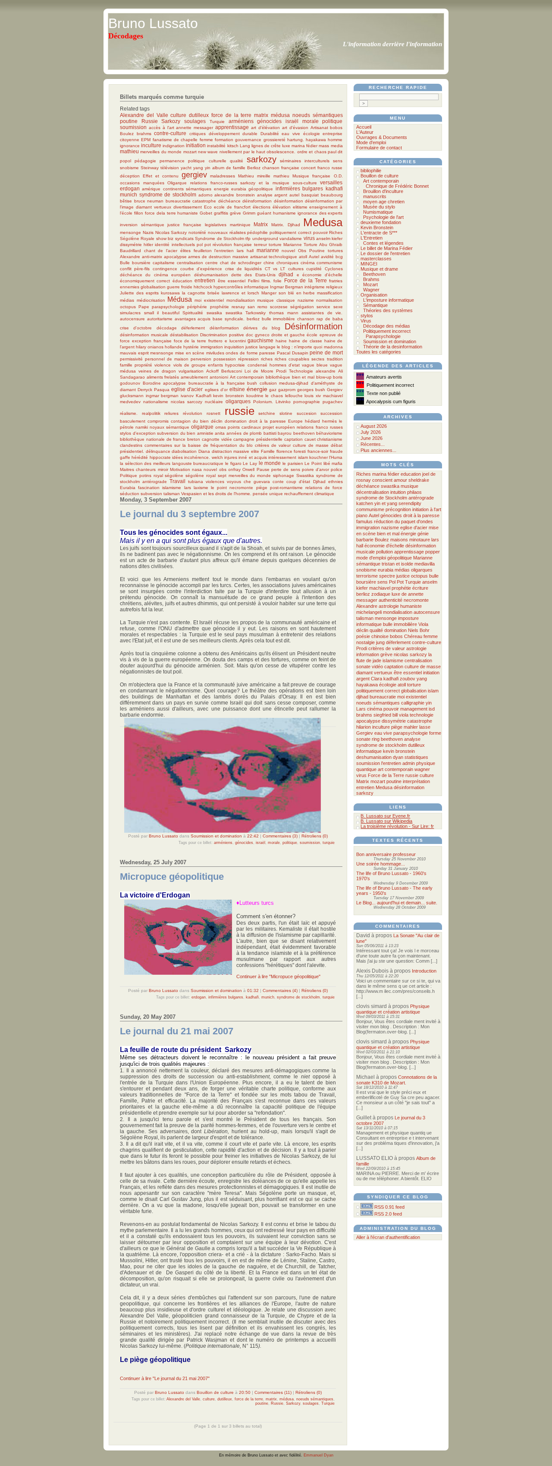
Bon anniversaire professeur (386, 854)
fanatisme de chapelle (175, 139)
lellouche (294, 395)
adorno (205, 195)
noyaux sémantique (169, 427)
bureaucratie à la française (216, 383)
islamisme (171, 487)
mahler (411, 727)
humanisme (284, 213)
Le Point (313, 463)
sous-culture (305, 182)
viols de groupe (189, 365)
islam (303, 457)
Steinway (150, 167)
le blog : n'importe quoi (299, 346)
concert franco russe (321, 167)
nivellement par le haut (242, 151)
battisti (269, 433)
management (413, 708)
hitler (148, 244)
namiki (141, 427)
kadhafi (334, 188)
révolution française (232, 244)
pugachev (332, 401)
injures (230, 457)
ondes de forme (241, 353)
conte (278, 481)
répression (248, 359)
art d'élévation (265, 127)
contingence (165, 268)
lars (187, 487)
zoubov (407, 678)
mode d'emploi (371, 557)
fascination (149, 487)
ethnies (335, 481)
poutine (129, 121)
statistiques (416, 757)
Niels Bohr (419, 630)
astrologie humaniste (400, 606)
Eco (208, 207)
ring (376, 739)
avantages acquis (193, 318)
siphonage (283, 475)
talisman (171, 493)
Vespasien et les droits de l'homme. (216, 493)
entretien (204, 280)
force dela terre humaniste (171, 213)
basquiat (310, 195)
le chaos (274, 395)
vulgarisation (191, 371)
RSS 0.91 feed (389, 1207)
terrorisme (367, 575)
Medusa (322, 222)
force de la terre (231, 115)
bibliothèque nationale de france (152, 439)
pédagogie (145, 160)
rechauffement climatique (309, 493)
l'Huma (335, 457)
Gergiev (334, 389)
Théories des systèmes (388, 310)
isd (432, 708)
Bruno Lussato (153, 23)
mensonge (130, 232)
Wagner (371, 289)
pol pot (204, 244)
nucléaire (214, 401)
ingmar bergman (162, 395)
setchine (266, 413)
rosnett (213, 413)
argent (280, 195)
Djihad (319, 481)
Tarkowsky (255, 312)
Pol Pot (396, 582)
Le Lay (250, 463)
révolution (192, 413)
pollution (384, 551)
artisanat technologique (274, 256)
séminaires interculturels (304, 160)
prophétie (219, 306)
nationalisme (155, 401)
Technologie (301, 371)
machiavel (333, 395)
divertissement (187, 207)
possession (224, 359)
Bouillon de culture (215, 1392)
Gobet (206, 213)
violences (215, 481)
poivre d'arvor (315, 469)
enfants (215, 365)
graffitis (221, 213)
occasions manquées (142, 182)
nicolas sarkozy (410, 654)
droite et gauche (288, 334)
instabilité (216, 145)
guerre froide (179, 286)
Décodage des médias (386, 326)
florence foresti (291, 451)
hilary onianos (149, 346)
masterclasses (376, 258)
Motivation (180, 469)
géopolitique (260, 188)
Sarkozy (170, 121)
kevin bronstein (228, 395)
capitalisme (164, 262)
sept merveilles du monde (244, 475)
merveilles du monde (161, 151)
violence (162, 365)
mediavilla (424, 563)
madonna (333, 346)
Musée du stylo (379, 206)
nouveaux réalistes (227, 232)
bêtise (126, 201)
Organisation (374, 294)
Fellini (253, 280)
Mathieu (246, 176)
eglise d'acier (187, 389)
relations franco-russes (213, 182)
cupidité (314, 268)
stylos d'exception (138, 433)
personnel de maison (166, 359)
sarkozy (261, 159)
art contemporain (395, 769)
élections (261, 207)
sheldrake (418, 480)
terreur (260, 244)
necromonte (241, 487)
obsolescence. (281, 151)
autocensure (132, 318)
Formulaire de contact (379, 147)
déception (130, 176)
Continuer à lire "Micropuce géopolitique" (278, 976)
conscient (382, 480)
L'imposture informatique (388, 300)
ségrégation (302, 306)
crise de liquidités (243, 268)
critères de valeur (273, 445)
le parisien (292, 463)
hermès (329, 421)
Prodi (281, 371)
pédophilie (257, 232)
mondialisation (240, 300)
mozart (190, 151)
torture (275, 244)
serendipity (409, 503)
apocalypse (175, 256)
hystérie (191, 346)
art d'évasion (295, 127)
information (367, 654)
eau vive (291, 133)
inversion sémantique (142, 224)
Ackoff (212, 371)
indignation (174, 145)
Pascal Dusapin (292, 353)
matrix (261, 115)
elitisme (300, 207)
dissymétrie (131, 244)
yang (198, 167)
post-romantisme (286, 487)
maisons (399, 539)
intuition (398, 492)
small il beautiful (161, 312)
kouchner (318, 457)
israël (291, 121)
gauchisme (260, 340)
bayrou (285, 433)
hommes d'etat (285, 365)
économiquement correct (145, 280)
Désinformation (313, 326)
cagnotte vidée (217, 439)
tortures (335, 250)
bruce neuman (149, 201)
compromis (158, 421)
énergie (257, 389)
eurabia (238, 188)
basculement (132, 421)
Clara (376, 678)
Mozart (370, 284)
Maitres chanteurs (138, 469)
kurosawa (170, 293)
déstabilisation (184, 334)
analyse (265, 195)
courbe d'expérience (201, 268)
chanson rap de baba (319, 318)
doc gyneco (258, 334)
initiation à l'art (426, 509)
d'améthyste (323, 383)
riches (267, 359)
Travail (177, 481)
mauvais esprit (134, 353)
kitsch (232, 145)
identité (162, 244)
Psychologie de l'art (383, 217)
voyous (234, 481)
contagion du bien (190, 421)
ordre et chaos (311, 151)
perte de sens (285, 469)
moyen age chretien (384, 201)
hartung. (295, 139)
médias (127, 300)
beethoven (304, 433)
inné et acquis (252, 457)
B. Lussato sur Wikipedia (386, 821)
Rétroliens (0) (314, 836)
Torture (310, 244)
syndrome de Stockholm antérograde (395, 497)
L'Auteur (364, 132)
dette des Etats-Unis (253, 274)
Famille (268, 451)
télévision (169, 167)
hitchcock (203, 286)
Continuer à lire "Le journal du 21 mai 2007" (165, 1378)
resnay (238, 306)
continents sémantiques (187, 188)
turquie (329, 842)
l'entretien (224, 250)
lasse (424, 727)
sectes (317, 359)
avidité (327, 256)
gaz (272, 389)
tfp (248, 238)
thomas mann (283, 312)
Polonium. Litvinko (272, 401)
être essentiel (231, 280)
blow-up (324, 377)
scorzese (279, 306)
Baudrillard (130, 250)
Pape (143, 306)
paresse (267, 353)
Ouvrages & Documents (381, 137)
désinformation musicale (144, 334)
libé (326, 463)
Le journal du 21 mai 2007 (176, 1031)
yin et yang (385, 503)
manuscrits (374, 196)
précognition (398, 509)
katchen (364, 503)
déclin (217, 421)
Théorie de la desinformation (392, 346)
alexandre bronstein (234, 195)
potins (145, 475)
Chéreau (413, 636)
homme (335, 139)
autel (294, 195)
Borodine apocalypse (164, 383)
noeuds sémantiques (317, 115)
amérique (151, 188)
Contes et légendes (383, 243)
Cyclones (334, 268)
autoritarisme (159, 318)
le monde (270, 463)
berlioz (253, 318)
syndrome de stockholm (167, 194)
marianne (268, 250)
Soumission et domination (216, 836)
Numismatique (378, 212)
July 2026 (371, 432)
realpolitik (151, 413)
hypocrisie (235, 365)
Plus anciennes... (378, 450)
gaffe (125, 457)
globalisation (153, 286)
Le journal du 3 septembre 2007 (189, 514)
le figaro (233, 463)
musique (409, 486)
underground (265, 238)
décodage (167, 327)
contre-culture (170, 133)
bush (252, 383)
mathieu (129, 151)
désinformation (288, 201)
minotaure (419, 539)
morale (310, 121)
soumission (133, 127)
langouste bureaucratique (198, 463)
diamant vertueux (153, 207)
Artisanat (319, 127)
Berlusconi (231, 371)
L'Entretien (372, 237)
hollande (173, 346)
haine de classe (305, 340)
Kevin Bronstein (377, 227)
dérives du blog (261, 327)
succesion (307, 413)
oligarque (202, 427)
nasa (197, 469)
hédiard (312, 421)
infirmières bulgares (299, 188)
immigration (212, 346)
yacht (186, 167)
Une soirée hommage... (380, 863)
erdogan (130, 188)
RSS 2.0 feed (388, 1213)
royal (158, 475)
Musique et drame (379, 269)
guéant (264, 213)
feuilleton (203, 250)
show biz (164, 238)
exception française (152, 340)
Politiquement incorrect (387, 331)
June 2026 (372, 438)
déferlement (193, 327)
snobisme (129, 167)
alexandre (326, 371)
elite (255, 451)
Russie (149, 121)
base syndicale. (229, 318)
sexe (338, 306)
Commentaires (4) (280, 990)
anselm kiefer (329, 238)
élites (185, 250)
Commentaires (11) (273, 1392)
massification (329, 293)
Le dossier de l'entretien (385, 253)
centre (211, 262)
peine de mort (326, 352)
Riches (335, 232)
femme (206, 139)
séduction (129, 493)
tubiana (195, 481)
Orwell (248, 469)
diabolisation (184, 451)
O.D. (338, 176)
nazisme (306, 300)
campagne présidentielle (257, 439)
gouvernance (248, 139)
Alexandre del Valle (144, 115)
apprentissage (232, 127)
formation (224, 139)
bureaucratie (178, 201)
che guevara (257, 481)
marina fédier (304, 145)
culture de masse (311, 445)
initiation (196, 145)
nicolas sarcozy (186, 401)
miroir (163, 469)
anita (220, 433)
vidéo (377, 666)
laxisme (201, 487)
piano (361, 515)
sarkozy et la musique (264, 182)
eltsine (237, 389)
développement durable (233, 133)
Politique (128, 475)
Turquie (217, 121)
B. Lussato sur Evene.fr (385, 815)
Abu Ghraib (330, 244)
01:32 (253, 990)
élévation (282, 207)
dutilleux (199, 115)
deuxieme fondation (381, 222)
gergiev (194, 175)
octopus (128, 306)
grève (235, 213)
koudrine (254, 395)
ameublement (194, 377)
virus (309, 238)
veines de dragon (157, 371)
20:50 (245, 1392)
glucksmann (132, 395)
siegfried (382, 714)
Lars (361, 708)
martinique (240, 224)
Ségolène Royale (137, 238)
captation (293, 439)
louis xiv (312, 395)
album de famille (228, 167)
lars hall (245, 250)
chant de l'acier (160, 250)
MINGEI (369, 263)
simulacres (130, 312)
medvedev (130, 401)
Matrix (261, 224)
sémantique (368, 563)
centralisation (190, 262)
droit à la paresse (267, 421)
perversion (201, 359)
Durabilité (269, 133)
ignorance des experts (320, 213)
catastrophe (204, 201)
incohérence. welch (203, 457)
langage (267, 346)
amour (400, 480)
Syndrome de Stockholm (219, 238)
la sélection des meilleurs (145, 463)
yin (207, 167)
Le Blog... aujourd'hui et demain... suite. (396, 902)
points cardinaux (244, 427)
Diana (204, 451)
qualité (236, 160)
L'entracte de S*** (379, 232)
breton (193, 439)
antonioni (219, 377)
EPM (146, 139)
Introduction (424, 970)
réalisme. (129, 413)
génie (423, 533)
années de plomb (244, 433)
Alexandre (130, 256)
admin (408, 763)
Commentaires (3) (280, 836)
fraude (336, 451)
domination (236, 421)
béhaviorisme (329, 433)
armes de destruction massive (218, 256)
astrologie (416, 648)
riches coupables (292, 359)
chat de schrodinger (240, 262)
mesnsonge (161, 353)
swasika (214, 312)
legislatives (215, 224)
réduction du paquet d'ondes (403, 521)
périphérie (197, 306)
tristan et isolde (397, 563)
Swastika (305, 475)
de (404, 594)
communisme (329, 262)
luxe (286, 145)
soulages (195, 121)
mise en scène (189, 353)
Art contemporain (247, 377)
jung (380, 642)
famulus (364, 521)
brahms (144, 133)
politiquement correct (290, 232)
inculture (151, 145)
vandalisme (290, 238)
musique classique (276, 300)
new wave (208, 151)
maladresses (222, 176)
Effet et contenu (161, 176)
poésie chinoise (372, 636)
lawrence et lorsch (240, 293)
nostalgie (365, 642)
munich (128, 194)
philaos (414, 492)
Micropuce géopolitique (172, 876)
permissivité (131, 359)
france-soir (317, 451)
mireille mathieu (273, 176)
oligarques (238, 401)
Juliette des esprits (139, 293)
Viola (423, 624)
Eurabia (127, 487)
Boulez (127, 133)
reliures (171, 413)
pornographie (306, 401)
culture (178, 115)
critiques (197, 133)
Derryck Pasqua (153, 389)
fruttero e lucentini (227, 340)
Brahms (371, 279)
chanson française (280, 167)
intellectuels (183, 244)
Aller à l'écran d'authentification (388, 1237)
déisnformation (224, 327)
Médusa (179, 299)
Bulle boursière (135, 262)
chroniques (287, 262)
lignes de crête (266, 145)
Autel (314, 256)
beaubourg (332, 195)
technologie (421, 714)
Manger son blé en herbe (288, 293)
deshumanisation (374, 757)
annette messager (194, 127)
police (336, 469)
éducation (182, 280)
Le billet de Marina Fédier (387, 248)
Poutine (317, 250)
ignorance (130, 145)
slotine (285, 413)
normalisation (329, 300)
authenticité (390, 600)
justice (251, 346)
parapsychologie (168, 306)
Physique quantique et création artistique (393, 1009)
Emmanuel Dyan (318, 1455)
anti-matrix (152, 256)
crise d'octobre (136, 327)
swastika (234, 312)
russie (239, 410)
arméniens (241, 121)
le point (219, 487)
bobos (336, 127)
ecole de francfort (232, 207)
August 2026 (374, 426)
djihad (286, 274)
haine (281, 340)
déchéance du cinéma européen (155, 274)
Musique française (311, 176)
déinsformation (257, 201)
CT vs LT (275, 268)
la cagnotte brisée (201, 293)
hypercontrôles (228, 286)
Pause (263, 469)
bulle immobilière (278, 318)
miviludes (215, 353)
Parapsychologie (383, 336)
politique (332, 121)
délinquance (158, 451)
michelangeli (369, 612)
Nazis (148, 232)
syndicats (184, 238)
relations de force (323, 487)
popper (432, 551)
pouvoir (320, 232)
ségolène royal (200, 475)
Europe (295, 421)
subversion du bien (176, 433)
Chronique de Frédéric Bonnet (397, 186)
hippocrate (160, 457)
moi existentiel (209, 300)
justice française (184, 224)
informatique (256, 286)
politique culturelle (207, 160)
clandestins (131, 445)
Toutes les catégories (378, 351)
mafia (337, 463)
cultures (296, 268)
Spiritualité (192, 312)
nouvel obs (215, 469)
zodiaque (380, 594)
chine (268, 262)
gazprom (286, 389)
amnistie (205, 433)
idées (177, 457)
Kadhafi (203, 395)
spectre (387, 575)
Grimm (249, 213)
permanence (172, 160)
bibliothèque (278, 377)
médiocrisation (151, 300)
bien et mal (303, 377)
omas (220, 427)
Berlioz (253, 167)
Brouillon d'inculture (383, 191)
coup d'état (298, 481)
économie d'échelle (322, 274)
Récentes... (373, 444)
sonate (363, 666)
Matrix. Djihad (285, 224)
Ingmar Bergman (286, 286)
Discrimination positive (222, 334)
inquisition (234, 346)
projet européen (279, 427)
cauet (310, 439)
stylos (367, 315)
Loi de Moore (259, 371)
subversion (151, 493)
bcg (339, 256)
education (411, 474)
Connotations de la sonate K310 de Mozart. (396, 1079)
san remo (257, 306)
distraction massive (231, 451)
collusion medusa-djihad (284, 383)
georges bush (311, 389)
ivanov (187, 395)
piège (261, 487)
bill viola (400, 714)
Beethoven (374, 274)
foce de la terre (190, 340)
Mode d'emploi (371, 142)
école (312, 334)
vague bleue (315, 365)
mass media (330, 145)
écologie (311, 133)
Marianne (292, 244)
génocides (269, 121)
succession (331, 413)
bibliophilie (371, 170)
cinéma (308, 262)
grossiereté (274, 139)
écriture (420, 588)
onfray (234, 469)
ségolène (174, 475)
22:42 (253, 836)
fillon (138, 213)
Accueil (363, 127)
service (323, 306)
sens (337, 160)
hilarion (363, 727)
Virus (366, 320)
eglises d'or (216, 389)
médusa (280, 115)
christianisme (329, 439)
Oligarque (177, 182)
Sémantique (375, 305)
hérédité (140, 457)
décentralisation (372, 492)
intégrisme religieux (323, 286)
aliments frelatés (163, 377)
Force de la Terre (305, 280)
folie (277, 280)
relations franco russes (319, 427)
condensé (257, 365)
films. (266, 280)
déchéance (229, 201)
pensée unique (268, 493)
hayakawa (316, 139)
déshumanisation (211, 274)
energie (221, 188)
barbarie (364, 539)
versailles (331, 182)
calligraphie (412, 702)
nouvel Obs (294, 250)
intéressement (282, 457)
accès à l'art (161, 127)
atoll (303, 256)
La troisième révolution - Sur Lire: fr (397, 826)
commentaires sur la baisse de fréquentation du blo (198, 445)
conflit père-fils (135, 268)
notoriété (197, 232)
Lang (245, 145)
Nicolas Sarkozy (171, 232)
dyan (398, 757)
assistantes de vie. (321, 312)
